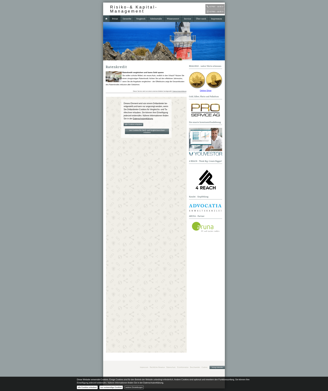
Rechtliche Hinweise (157, 367)
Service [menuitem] (187, 18)
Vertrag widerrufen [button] (217, 367)
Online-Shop (205, 91)
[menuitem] (106, 18)
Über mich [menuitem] (201, 18)
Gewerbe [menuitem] (127, 18)
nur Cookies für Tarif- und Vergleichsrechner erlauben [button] (147, 131)
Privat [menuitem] (115, 18)
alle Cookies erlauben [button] (133, 124)
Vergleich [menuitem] (140, 18)
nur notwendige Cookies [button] (111, 387)
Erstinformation (182, 367)
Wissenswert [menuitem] (173, 18)
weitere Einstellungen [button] (134, 387)
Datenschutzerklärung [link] (143, 119)
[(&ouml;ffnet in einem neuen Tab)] (205, 80)
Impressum (144, 367)
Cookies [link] (205, 367)
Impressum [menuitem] (216, 18)
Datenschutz (171, 367)
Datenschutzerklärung (179, 91)
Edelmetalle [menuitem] (156, 18)
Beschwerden (195, 367)
